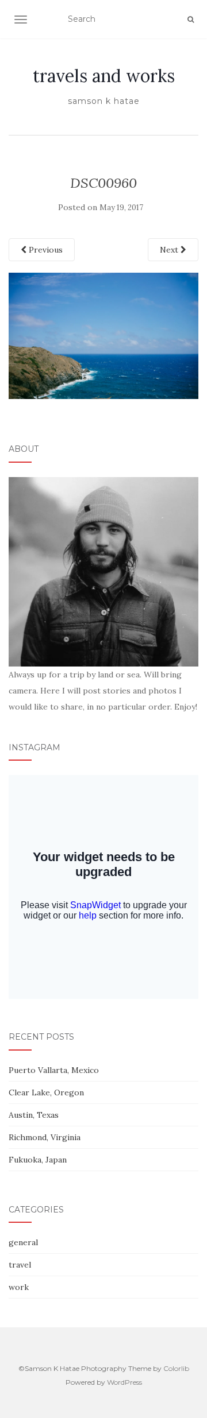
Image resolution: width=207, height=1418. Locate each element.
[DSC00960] (103, 335)
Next (170, 250)
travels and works (104, 75)
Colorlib (176, 1368)
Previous (44, 250)
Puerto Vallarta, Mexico (54, 1070)
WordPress (124, 1382)
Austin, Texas (34, 1115)
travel (20, 1265)
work (19, 1287)
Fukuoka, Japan (38, 1159)
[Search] (190, 19)
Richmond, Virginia (44, 1137)
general (23, 1242)
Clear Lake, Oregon (46, 1092)
